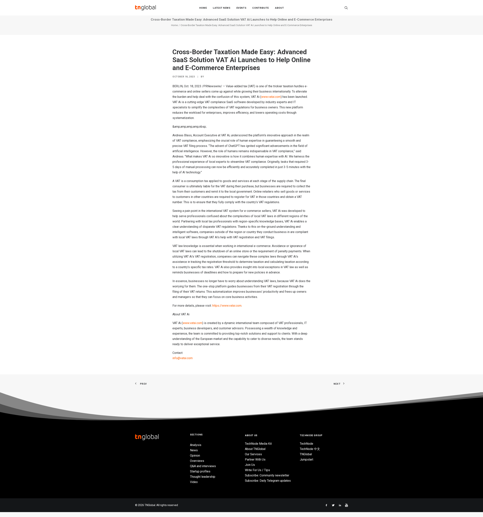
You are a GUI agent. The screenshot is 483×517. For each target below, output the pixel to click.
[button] (346, 7)
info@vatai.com (182, 358)
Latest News (221, 7)
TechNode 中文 (310, 449)
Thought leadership (202, 476)
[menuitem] (203, 7)
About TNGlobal (255, 449)
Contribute (260, 7)
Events (241, 7)
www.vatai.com (271, 97)
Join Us (250, 465)
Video (194, 482)
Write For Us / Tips (257, 470)
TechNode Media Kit (258, 443)
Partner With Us (255, 459)
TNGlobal (306, 454)
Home (203, 7)
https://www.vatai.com (227, 305)
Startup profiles (200, 471)
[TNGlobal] (145, 7)
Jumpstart (306, 459)
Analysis (195, 445)
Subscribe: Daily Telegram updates (268, 480)
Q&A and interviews (203, 466)
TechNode (306, 443)
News (194, 450)
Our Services (253, 454)
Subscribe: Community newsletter (267, 475)
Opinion (195, 455)
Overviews (197, 461)
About (279, 7)
